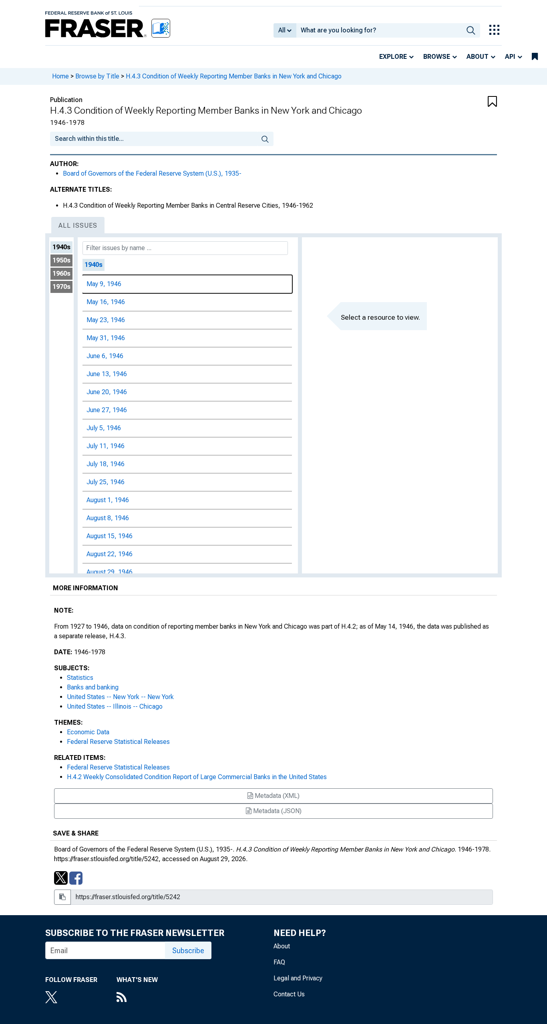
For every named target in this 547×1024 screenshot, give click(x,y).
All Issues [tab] (77, 225)
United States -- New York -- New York (120, 697)
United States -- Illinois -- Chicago (115, 706)
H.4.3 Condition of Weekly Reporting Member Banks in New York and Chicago (234, 76)
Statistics (80, 677)
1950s (61, 260)
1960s (61, 273)
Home (60, 76)
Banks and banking (93, 687)
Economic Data (88, 732)
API (510, 56)
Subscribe (188, 950)
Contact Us (289, 994)
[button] (459, 102)
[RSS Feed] (137, 998)
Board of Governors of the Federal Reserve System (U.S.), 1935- (152, 173)
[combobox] (379, 30)
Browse (436, 56)
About (478, 56)
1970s (61, 287)
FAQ (279, 962)
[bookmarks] (535, 57)
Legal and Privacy (298, 978)
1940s (61, 247)
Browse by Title (97, 76)
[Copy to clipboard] (62, 897)
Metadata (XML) (276, 796)
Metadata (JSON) (276, 811)
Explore (393, 56)
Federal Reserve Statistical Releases (118, 741)
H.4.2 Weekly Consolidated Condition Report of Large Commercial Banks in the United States (197, 777)
